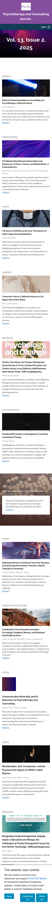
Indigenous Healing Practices (14, 605)
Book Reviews (7, 338)
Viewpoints (7, 272)
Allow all (43, 898)
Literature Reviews (10, 137)
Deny (10, 896)
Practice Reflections (11, 410)
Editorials (6, 76)
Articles (5, 207)
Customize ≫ (28, 898)
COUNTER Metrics (37, 878)
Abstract (5, 122)
